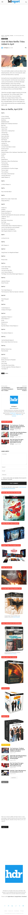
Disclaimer (16, 910)
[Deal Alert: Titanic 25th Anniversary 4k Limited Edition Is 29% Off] (5, 772)
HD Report (6, 47)
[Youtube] (23, 905)
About (5, 910)
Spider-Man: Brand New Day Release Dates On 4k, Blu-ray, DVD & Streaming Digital (18, 434)
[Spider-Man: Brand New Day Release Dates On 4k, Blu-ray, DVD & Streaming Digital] (5, 434)
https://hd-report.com (14, 408)
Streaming (7, 35)
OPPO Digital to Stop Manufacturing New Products (22, 389)
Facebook (24, 896)
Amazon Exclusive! (16, 617)
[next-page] (4, 446)
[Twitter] (19, 905)
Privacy (22, 910)
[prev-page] (2, 446)
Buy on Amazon (13, 653)
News (6, 38)
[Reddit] (15, 905)
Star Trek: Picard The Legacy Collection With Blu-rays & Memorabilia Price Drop (16, 441)
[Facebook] (4, 905)
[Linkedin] (12, 905)
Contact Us (10, 910)
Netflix (11, 35)
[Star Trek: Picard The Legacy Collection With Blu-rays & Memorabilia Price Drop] (5, 441)
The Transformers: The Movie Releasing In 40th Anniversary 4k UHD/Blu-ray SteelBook (17, 427)
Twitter (14, 414)
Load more (13, 777)
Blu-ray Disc (4, 443)
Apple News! (11, 896)
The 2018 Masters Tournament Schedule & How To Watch (7, 389)
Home (2, 35)
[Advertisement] (14, 19)
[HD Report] (14, 1)
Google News (13, 413)
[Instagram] (8, 905)
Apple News (18, 414)
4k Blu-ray (3, 429)
